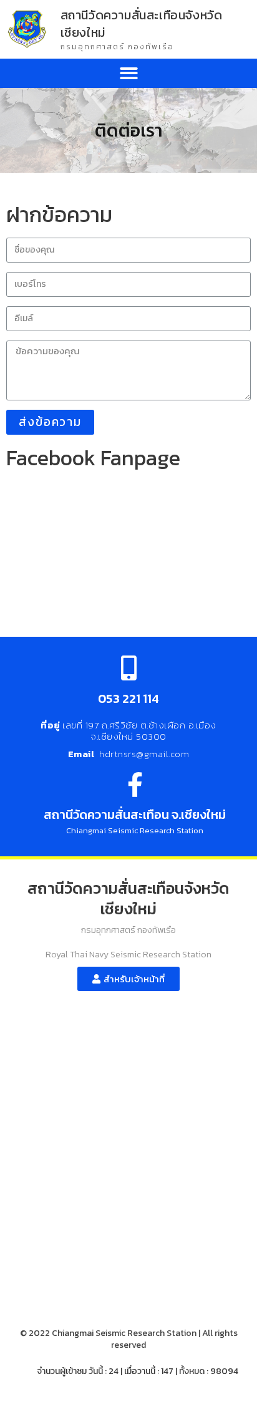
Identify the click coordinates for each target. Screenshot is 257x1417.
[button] (128, 73)
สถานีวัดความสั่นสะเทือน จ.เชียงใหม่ (135, 814)
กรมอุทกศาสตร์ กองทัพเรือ (117, 46)
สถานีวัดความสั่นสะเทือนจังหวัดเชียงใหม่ (142, 24)
